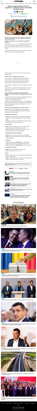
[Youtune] (21, 408)
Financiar (15, 3)
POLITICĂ (11, 3)
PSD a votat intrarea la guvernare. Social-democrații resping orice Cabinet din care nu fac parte (18, 399)
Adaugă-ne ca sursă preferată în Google (19, 16)
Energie (11, 176)
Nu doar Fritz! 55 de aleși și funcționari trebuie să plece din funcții (14, 226)
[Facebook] (13, 408)
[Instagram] (16, 408)
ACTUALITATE (7, 3)
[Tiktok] (18, 408)
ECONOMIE (20, 3)
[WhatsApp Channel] (23, 408)
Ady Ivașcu (19, 13)
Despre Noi (27, 403)
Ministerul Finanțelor (14, 43)
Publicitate (33, 403)
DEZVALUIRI (2, 3)
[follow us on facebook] (21, 168)
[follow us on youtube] (11, 168)
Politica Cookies (8, 403)
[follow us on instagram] (16, 168)
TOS (3, 403)
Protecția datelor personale (18, 403)
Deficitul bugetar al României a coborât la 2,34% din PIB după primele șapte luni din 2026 (21, 190)
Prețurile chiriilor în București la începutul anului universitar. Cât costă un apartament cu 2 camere (20, 173)
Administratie (4, 224)
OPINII (27, 3)
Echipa (18, 405)
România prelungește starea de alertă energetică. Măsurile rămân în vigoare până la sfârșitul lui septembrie (19, 178)
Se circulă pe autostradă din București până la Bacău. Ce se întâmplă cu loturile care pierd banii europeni (17, 374)
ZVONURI (30, 3)
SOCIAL (24, 3)
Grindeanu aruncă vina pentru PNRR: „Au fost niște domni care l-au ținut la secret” (17, 299)
